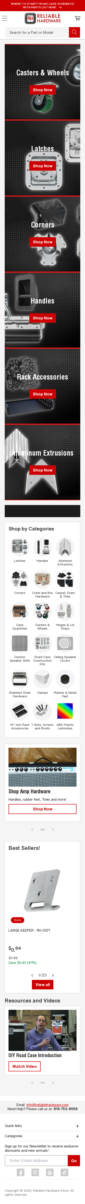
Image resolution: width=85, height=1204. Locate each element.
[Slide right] (53, 829)
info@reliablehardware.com (47, 1105)
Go (74, 1161)
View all (42, 984)
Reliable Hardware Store (50, 1190)
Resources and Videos (32, 1000)
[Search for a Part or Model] (74, 32)
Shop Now (42, 90)
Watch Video (24, 1066)
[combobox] (42, 32)
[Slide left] (32, 829)
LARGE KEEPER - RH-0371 (29, 930)
